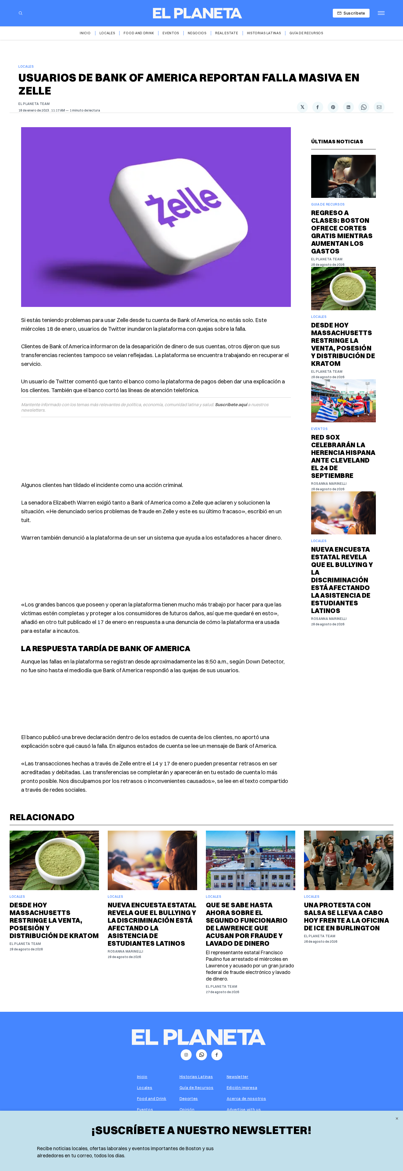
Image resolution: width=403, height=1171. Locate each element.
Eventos (171, 33)
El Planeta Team (34, 104)
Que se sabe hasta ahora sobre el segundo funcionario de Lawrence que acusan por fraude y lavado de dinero (247, 924)
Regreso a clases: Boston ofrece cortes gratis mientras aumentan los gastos (342, 232)
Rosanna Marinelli (329, 483)
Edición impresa (242, 1087)
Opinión (187, 1109)
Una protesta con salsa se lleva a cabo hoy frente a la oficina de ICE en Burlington (346, 916)
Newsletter (237, 1076)
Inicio (85, 33)
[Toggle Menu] (381, 13)
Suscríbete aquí (231, 404)
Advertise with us (244, 1109)
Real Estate (226, 33)
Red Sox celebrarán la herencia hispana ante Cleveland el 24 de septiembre (343, 456)
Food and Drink (139, 33)
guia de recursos (328, 204)
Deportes (189, 1098)
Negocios (197, 33)
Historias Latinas (264, 33)
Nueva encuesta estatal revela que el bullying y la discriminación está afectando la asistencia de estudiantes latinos (342, 580)
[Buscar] (20, 13)
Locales (107, 33)
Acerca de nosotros (246, 1098)
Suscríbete (354, 13)
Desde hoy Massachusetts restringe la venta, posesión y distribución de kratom (343, 344)
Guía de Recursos (306, 33)
